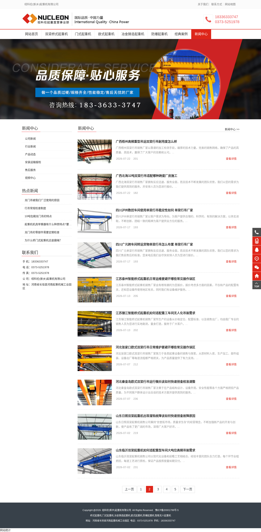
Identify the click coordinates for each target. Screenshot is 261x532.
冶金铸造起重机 (133, 34)
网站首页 (31, 34)
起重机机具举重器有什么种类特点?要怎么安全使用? (56, 224)
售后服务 (30, 169)
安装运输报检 (33, 162)
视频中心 (30, 177)
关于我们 (203, 4)
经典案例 (181, 34)
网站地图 (230, 4)
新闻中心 (201, 34)
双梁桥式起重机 (56, 34)
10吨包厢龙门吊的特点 (38, 216)
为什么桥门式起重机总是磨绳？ (43, 240)
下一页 (187, 489)
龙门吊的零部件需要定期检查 (42, 232)
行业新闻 (30, 146)
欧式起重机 (106, 34)
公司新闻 (30, 138)
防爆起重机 (159, 34)
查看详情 (231, 158)
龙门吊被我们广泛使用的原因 (42, 200)
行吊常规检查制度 (35, 208)
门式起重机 (83, 34)
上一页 (129, 489)
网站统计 (5, 530)
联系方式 (216, 4)
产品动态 (30, 154)
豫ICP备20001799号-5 (167, 510)
